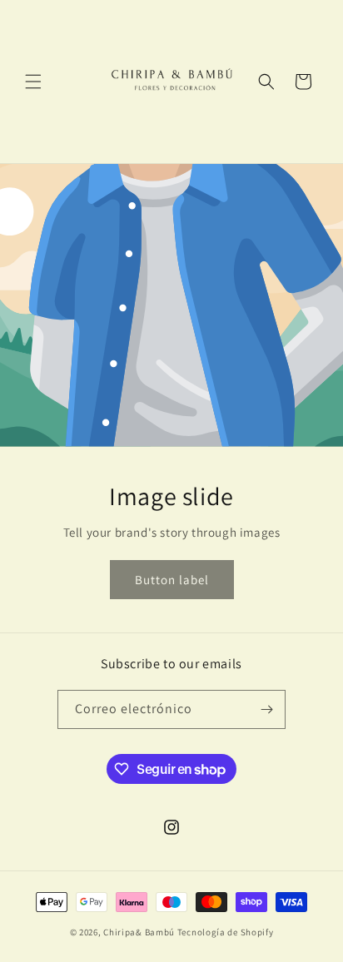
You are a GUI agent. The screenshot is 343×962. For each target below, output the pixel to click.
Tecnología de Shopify (225, 932)
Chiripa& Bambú (140, 932)
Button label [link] (172, 580)
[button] (33, 81)
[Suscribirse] (266, 709)
